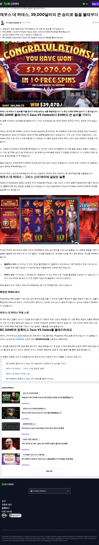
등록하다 (6, 508)
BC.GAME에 (18, 339)
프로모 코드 (7, 504)
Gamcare (47, 540)
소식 (4, 501)
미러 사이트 (7, 511)
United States (39, 491)
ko (87, 4)
